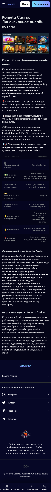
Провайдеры (6, 489)
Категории (19, 489)
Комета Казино (9, 376)
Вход (25, 4)
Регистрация (41, 4)
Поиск (44, 489)
